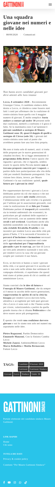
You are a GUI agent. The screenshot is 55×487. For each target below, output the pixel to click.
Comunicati (29, 34)
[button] (50, 4)
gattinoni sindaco (38, 369)
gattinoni (23, 369)
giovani (8, 374)
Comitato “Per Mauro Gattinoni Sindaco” (24, 465)
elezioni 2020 (36, 364)
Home (6, 442)
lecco (16, 374)
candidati (23, 364)
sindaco (25, 374)
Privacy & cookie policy (15, 459)
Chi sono (7, 445)
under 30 (36, 374)
